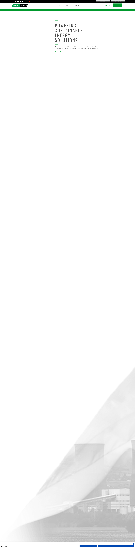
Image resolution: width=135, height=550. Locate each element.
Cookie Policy (76, 544)
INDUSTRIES (58, 5)
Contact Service (118, 1)
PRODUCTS (68, 5)
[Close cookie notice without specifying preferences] (133, 544)
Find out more (59, 51)
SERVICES (77, 5)
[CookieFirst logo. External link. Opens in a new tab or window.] (1, 545)
